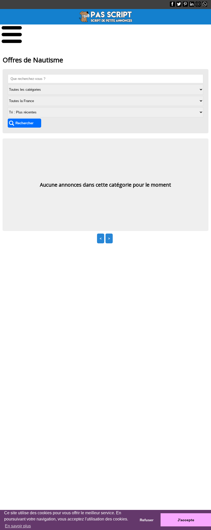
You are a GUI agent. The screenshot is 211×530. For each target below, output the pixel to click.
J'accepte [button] (186, 520)
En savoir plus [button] (18, 526)
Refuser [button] (146, 520)
